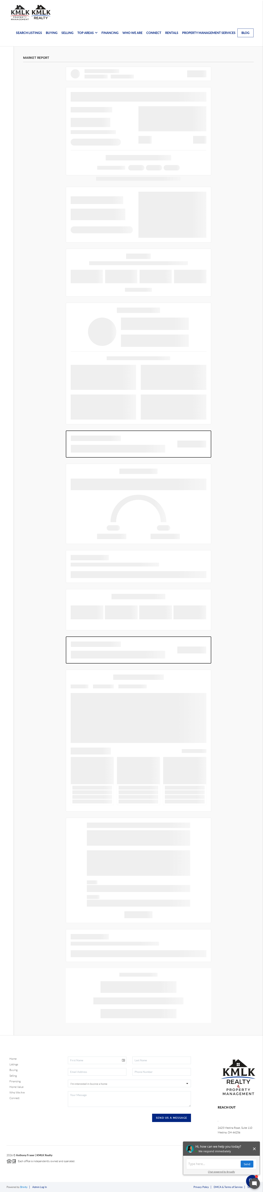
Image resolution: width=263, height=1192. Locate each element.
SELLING (67, 33)
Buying (13, 1069)
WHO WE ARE (132, 33)
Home (13, 1058)
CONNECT (153, 33)
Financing (15, 1081)
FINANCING (110, 33)
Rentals (171, 33)
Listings (13, 1064)
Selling (13, 1075)
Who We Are (17, 1092)
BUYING (52, 33)
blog (245, 33)
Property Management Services (208, 33)
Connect (14, 1098)
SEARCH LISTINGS (29, 33)
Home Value (16, 1086)
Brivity (24, 1187)
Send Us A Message (171, 1117)
